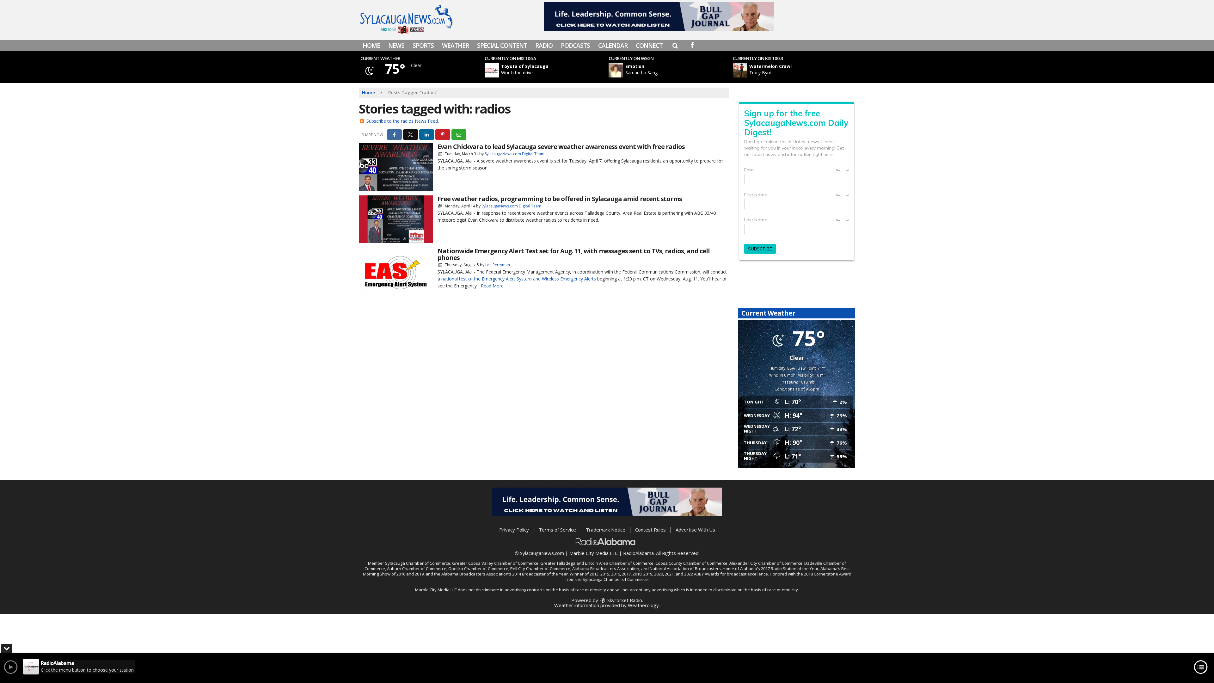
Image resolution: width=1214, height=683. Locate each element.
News (396, 45)
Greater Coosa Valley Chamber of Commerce (495, 563)
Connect (649, 45)
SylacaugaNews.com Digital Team (514, 154)
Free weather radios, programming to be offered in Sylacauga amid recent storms (560, 198)
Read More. (493, 286)
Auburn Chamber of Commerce (416, 568)
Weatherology (643, 605)
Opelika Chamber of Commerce (478, 568)
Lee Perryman (497, 265)
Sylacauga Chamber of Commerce (417, 563)
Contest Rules (650, 529)
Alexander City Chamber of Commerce (765, 563)
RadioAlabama (638, 553)
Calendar (613, 45)
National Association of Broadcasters (685, 568)
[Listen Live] (548, 70)
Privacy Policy (514, 529)
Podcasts (575, 45)
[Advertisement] (659, 16)
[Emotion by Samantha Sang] (616, 70)
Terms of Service (557, 529)
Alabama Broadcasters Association (605, 568)
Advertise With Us (695, 529)
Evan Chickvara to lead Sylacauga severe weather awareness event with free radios (561, 146)
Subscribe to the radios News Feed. (402, 121)
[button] (675, 45)
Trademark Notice (605, 529)
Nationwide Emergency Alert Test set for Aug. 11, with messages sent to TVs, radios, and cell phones (574, 254)
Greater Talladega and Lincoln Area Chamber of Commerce (596, 563)
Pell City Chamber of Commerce (540, 568)
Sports (423, 45)
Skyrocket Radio (624, 600)
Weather (455, 45)
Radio (544, 45)
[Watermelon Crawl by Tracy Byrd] (740, 70)
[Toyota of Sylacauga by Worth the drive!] (492, 70)
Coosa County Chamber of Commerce (691, 563)
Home (371, 45)
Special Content (502, 45)
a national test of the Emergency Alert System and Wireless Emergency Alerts (517, 279)
